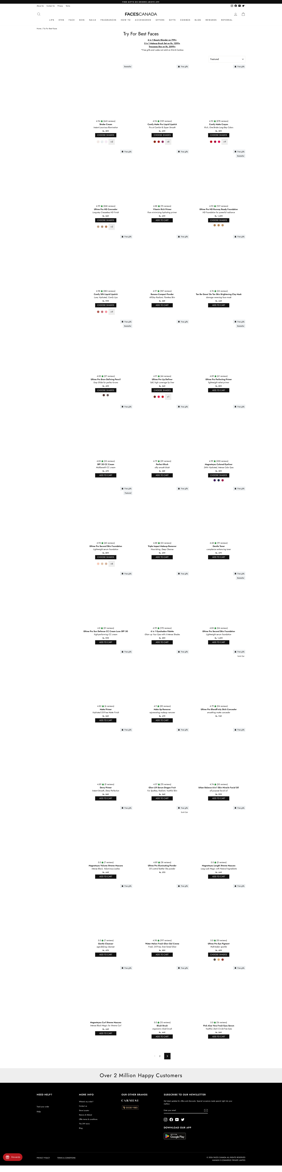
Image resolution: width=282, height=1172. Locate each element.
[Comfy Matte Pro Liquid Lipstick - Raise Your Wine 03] (162, 141)
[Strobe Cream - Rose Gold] (98, 141)
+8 (168, 141)
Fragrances (108, 20)
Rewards (211, 20)
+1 (168, 396)
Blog (198, 20)
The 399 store (84, 1123)
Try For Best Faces (50, 28)
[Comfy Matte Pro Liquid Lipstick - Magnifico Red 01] (154, 141)
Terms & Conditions (66, 1158)
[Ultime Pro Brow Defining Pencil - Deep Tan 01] (107, 395)
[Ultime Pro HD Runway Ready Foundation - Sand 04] (214, 225)
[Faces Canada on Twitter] (182, 1119)
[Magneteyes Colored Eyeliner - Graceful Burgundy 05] (222, 480)
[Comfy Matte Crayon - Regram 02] (215, 141)
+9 (224, 141)
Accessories (143, 20)
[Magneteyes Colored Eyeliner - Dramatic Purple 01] (214, 480)
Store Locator (84, 1110)
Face (72, 20)
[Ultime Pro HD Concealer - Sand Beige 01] (98, 226)
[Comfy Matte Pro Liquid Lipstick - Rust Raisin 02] (158, 141)
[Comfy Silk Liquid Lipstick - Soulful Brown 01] (98, 311)
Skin (82, 20)
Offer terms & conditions (88, 1119)
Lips (51, 20)
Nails (92, 20)
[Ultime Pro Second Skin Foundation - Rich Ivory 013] (106, 563)
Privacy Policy (43, 1158)
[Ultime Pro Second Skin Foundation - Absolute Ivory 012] (102, 563)
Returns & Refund (85, 1115)
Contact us (83, 1106)
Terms (68, 6)
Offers (160, 20)
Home (39, 28)
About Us (40, 6)
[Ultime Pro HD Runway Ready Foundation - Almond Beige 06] (222, 225)
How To (126, 20)
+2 (111, 141)
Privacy (60, 6)
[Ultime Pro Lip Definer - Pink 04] (158, 396)
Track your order (43, 1106)
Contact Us (51, 6)
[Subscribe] (206, 1110)
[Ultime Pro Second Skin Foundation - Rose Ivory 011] (98, 563)
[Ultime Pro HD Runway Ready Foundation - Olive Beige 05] (218, 225)
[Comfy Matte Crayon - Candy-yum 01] (211, 141)
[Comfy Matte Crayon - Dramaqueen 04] (219, 141)
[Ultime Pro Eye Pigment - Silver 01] (214, 959)
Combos (185, 20)
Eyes (61, 20)
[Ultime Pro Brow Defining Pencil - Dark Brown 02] (103, 395)
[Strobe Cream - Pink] (106, 141)
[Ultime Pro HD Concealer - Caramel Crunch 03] (102, 226)
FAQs (39, 1111)
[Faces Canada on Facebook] (171, 1119)
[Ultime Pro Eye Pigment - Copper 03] (222, 959)
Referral (227, 20)
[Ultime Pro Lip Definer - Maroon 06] (154, 396)
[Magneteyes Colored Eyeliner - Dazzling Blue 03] (218, 480)
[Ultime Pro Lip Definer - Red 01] (162, 396)
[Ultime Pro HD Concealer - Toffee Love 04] (106, 226)
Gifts (172, 20)
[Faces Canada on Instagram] (165, 1119)
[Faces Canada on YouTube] (177, 1119)
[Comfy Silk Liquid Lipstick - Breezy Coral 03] (102, 311)
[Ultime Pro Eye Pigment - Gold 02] (218, 959)
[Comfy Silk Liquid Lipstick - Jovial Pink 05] (106, 311)
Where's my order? (86, 1101)
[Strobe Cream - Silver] (102, 141)
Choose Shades (105, 135)
